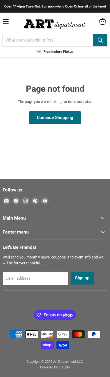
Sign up (82, 277)
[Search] (100, 40)
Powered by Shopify (55, 367)
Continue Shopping (55, 117)
